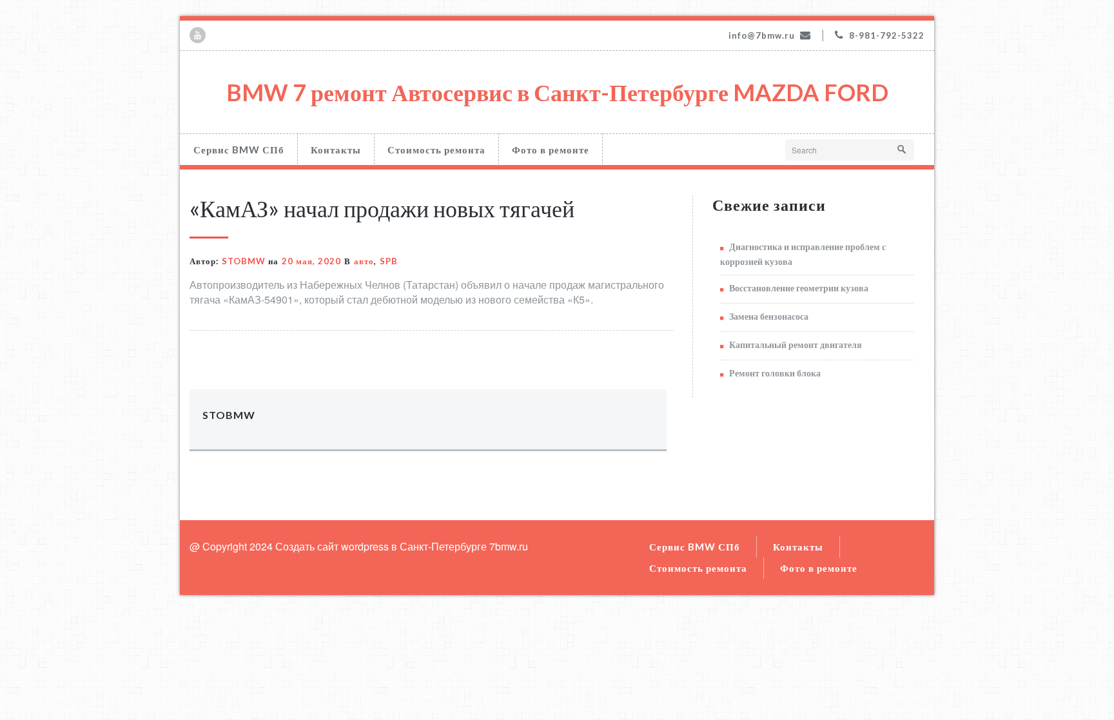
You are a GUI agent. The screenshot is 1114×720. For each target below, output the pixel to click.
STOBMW (244, 261)
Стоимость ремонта (436, 149)
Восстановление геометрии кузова (798, 287)
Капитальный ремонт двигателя (795, 344)
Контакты (336, 149)
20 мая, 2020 (311, 261)
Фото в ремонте (550, 149)
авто (364, 261)
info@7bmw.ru (761, 35)
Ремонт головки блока (775, 372)
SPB (389, 261)
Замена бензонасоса (768, 316)
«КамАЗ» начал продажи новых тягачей (382, 208)
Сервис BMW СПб (238, 149)
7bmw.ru (508, 546)
